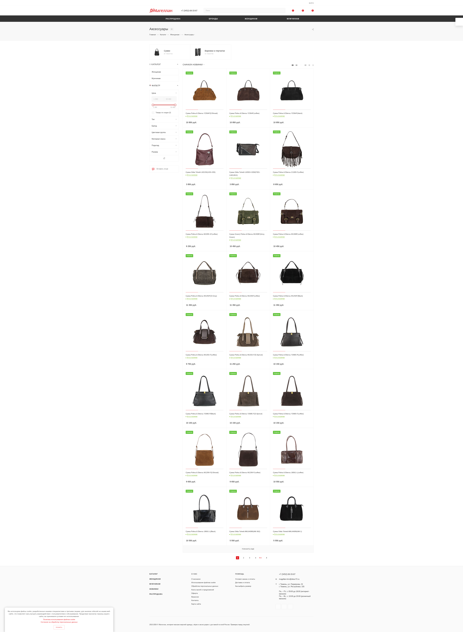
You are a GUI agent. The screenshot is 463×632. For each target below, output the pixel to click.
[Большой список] (296, 65)
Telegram (284, 606)
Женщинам (155, 579)
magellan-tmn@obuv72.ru (289, 579)
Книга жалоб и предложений (202, 590)
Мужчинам (154, 584)
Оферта (194, 593)
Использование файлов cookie (203, 582)
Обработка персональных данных (204, 586)
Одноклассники (290, 606)
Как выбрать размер (243, 586)
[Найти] (282, 10)
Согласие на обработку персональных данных (59, 622)
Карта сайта (196, 604)
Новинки (154, 589)
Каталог (153, 574)
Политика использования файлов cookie (59, 619)
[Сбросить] (164, 158)
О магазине (196, 579)
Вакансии (195, 597)
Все (260, 558)
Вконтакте (278, 606)
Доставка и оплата (242, 582)
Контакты (195, 600)
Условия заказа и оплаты (245, 579)
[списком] (309, 65)
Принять (59, 627)
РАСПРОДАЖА (156, 594)
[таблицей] (313, 65)
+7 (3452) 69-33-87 (189, 11)
